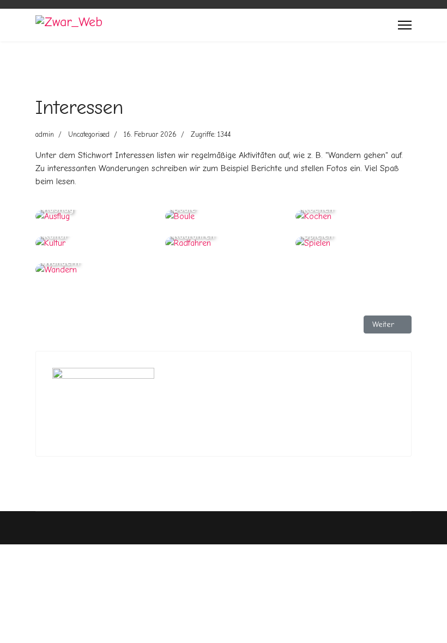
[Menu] (405, 25)
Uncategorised (89, 134)
